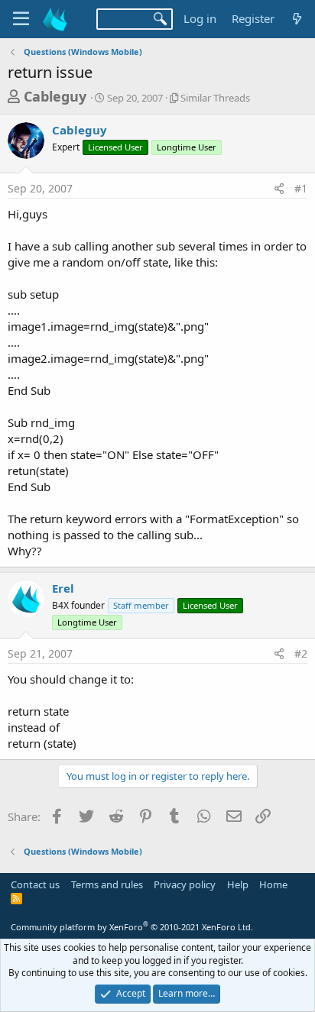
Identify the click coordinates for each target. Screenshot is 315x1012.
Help (237, 884)
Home (273, 884)
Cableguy (55, 96)
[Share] (279, 189)
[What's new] (297, 19)
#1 (300, 188)
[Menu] (21, 19)
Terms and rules (107, 884)
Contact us (35, 884)
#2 (300, 653)
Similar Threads (215, 98)
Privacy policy (185, 884)
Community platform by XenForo (132, 927)
